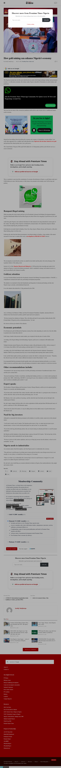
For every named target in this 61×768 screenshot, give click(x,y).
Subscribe (46, 20)
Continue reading (30, 24)
